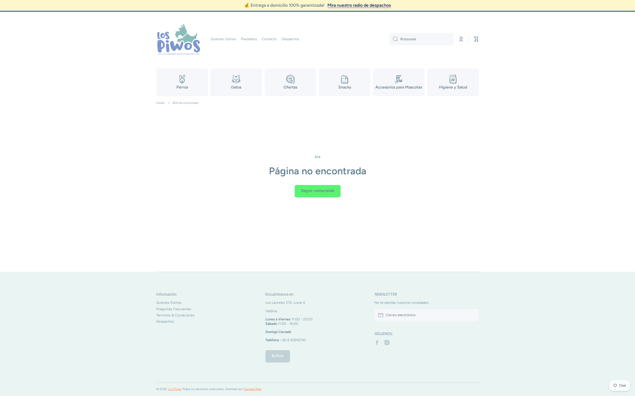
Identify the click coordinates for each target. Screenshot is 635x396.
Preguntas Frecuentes (173, 309)
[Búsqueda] (393, 39)
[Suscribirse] (472, 315)
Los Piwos (175, 389)
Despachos (165, 321)
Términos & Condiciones (175, 315)
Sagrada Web (252, 389)
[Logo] (178, 39)
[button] (476, 39)
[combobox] (421, 39)
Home (160, 103)
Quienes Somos (168, 303)
